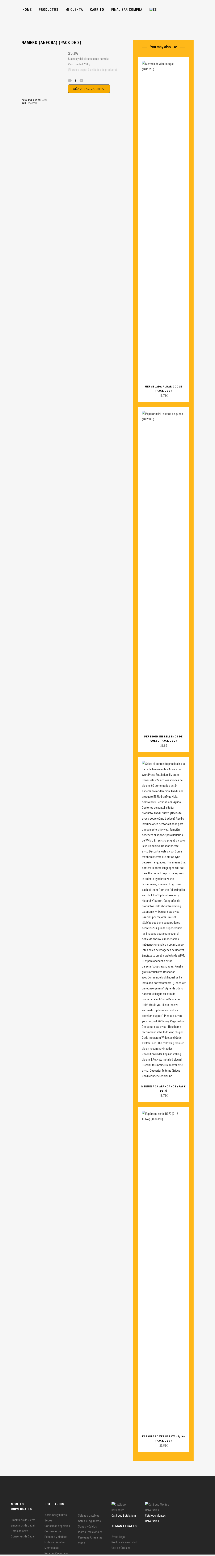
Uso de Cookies (120, 1547)
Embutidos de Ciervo (23, 1520)
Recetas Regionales (56, 1553)
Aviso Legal (118, 1537)
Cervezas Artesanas (90, 1537)
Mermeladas (52, 1547)
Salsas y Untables (88, 1515)
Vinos (81, 1543)
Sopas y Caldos (87, 1526)
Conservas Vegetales (57, 1526)
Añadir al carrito (89, 88)
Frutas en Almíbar (55, 1542)
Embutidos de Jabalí (23, 1525)
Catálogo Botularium (123, 1515)
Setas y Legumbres (89, 1521)
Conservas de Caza (22, 1536)
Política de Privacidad (124, 1542)
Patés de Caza (19, 1531)
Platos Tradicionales (90, 1532)
